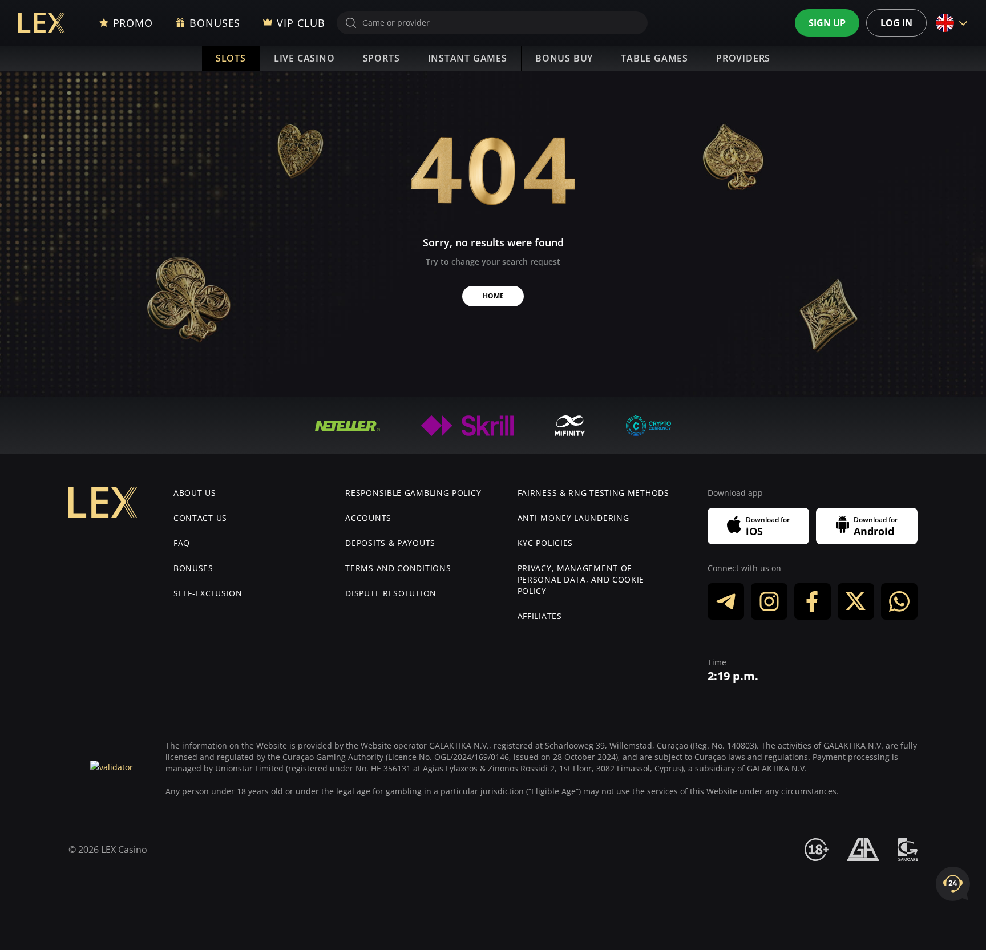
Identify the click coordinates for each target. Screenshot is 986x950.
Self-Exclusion (208, 593)
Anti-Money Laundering (573, 517)
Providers (743, 58)
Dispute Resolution (391, 593)
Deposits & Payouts (390, 542)
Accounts (368, 517)
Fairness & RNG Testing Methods (593, 492)
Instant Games (467, 58)
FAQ (181, 542)
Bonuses (193, 568)
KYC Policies (545, 542)
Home (493, 296)
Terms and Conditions (398, 568)
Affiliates (540, 616)
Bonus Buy (564, 58)
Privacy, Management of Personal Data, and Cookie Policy (581, 579)
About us (194, 492)
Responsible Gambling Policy (413, 492)
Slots (231, 58)
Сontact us (200, 517)
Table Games (654, 58)
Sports (381, 58)
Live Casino (304, 58)
